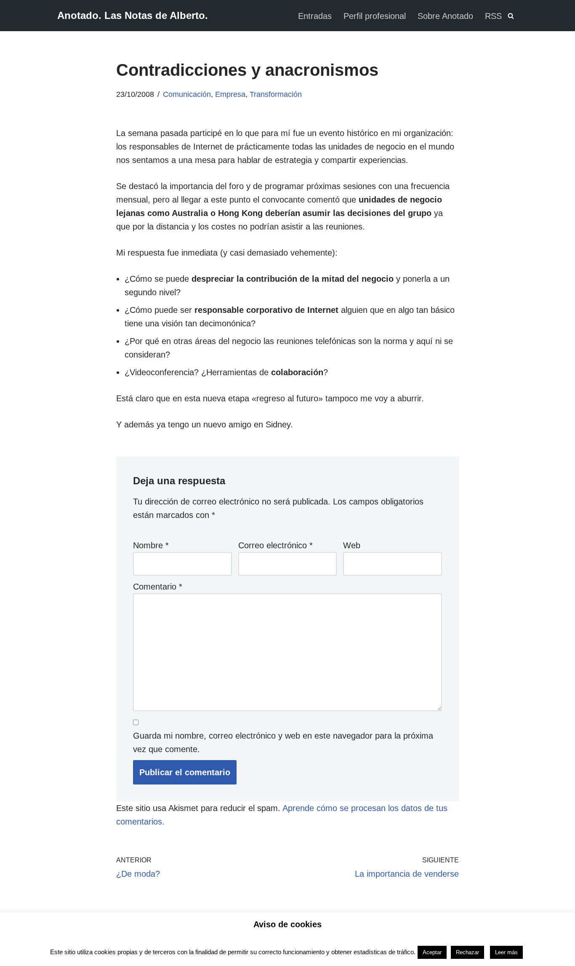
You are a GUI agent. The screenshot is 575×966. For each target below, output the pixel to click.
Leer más (506, 952)
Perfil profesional (374, 16)
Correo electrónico (275, 545)
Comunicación (187, 94)
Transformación (276, 94)
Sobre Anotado (445, 16)
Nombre (151, 545)
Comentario (157, 586)
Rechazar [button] (467, 952)
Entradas (315, 16)
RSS (493, 16)
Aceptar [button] (432, 952)
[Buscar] (511, 16)
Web (351, 545)
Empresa (230, 94)
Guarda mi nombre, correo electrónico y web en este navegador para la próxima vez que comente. (283, 742)
